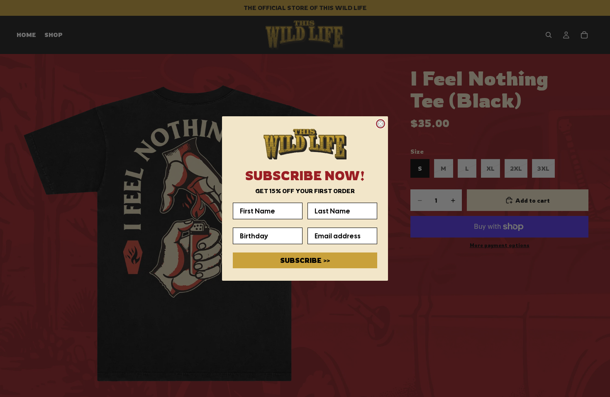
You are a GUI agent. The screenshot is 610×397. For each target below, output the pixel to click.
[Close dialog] (380, 124)
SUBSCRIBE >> (305, 260)
